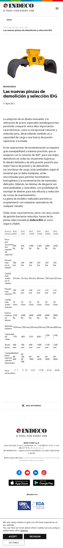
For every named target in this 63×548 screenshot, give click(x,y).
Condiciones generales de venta (36, 458)
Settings (14, 543)
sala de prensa (18, 27)
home (6, 27)
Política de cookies (36, 460)
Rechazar (35, 537)
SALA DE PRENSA (33, 406)
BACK (9, 20)
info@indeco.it (38, 448)
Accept (13, 537)
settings (24, 530)
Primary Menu (57, 8)
